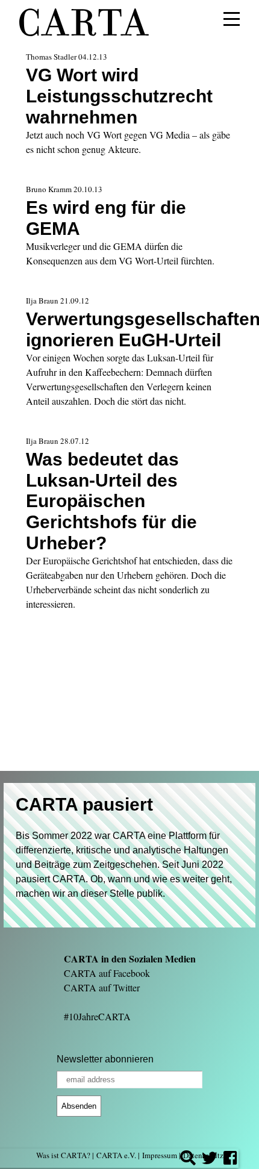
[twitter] (209, 1159)
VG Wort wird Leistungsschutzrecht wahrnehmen (119, 95)
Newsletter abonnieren (105, 1059)
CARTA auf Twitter (102, 987)
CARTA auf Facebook (107, 973)
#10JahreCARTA (97, 1016)
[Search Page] (188, 1159)
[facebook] (230, 1159)
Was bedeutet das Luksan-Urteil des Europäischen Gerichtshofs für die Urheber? (111, 501)
